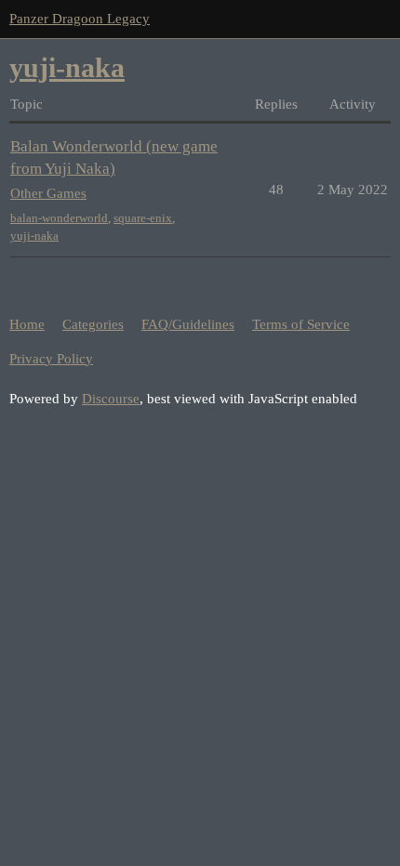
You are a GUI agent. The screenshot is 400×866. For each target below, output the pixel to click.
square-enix (142, 218)
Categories (93, 324)
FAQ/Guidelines (187, 324)
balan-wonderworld (59, 218)
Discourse (111, 398)
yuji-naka (34, 236)
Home (27, 324)
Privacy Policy (51, 358)
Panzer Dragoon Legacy (79, 18)
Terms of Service (301, 324)
